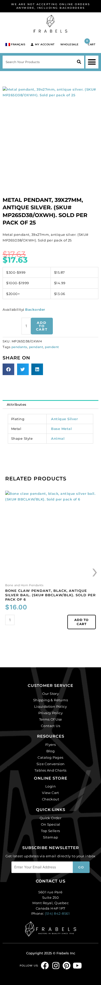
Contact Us (50, 726)
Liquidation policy (50, 706)
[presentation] (95, 571)
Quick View (50, 578)
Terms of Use (50, 719)
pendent (52, 347)
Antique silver (64, 419)
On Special (50, 824)
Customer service (50, 685)
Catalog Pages (50, 757)
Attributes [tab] (16, 404)
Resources (50, 736)
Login (50, 786)
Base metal (61, 429)
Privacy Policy (50, 713)
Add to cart (42, 326)
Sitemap (50, 837)
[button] (91, 62)
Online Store (50, 778)
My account (45, 44)
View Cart (50, 793)
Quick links (50, 809)
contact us (51, 881)
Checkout (50, 799)
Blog (50, 751)
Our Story (50, 694)
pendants (19, 347)
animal (57, 438)
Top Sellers (50, 831)
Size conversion (51, 764)
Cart (91, 42)
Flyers (50, 744)
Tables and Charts (50, 770)
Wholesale (69, 44)
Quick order (50, 818)
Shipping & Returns (50, 700)
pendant (36, 347)
